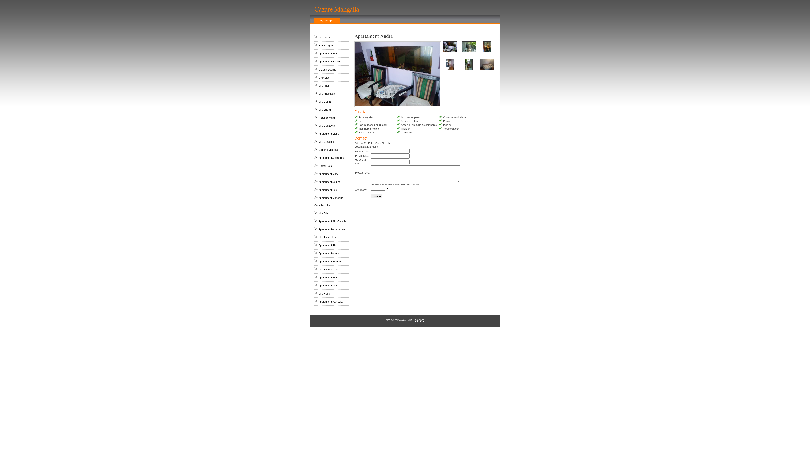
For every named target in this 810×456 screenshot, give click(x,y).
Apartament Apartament (332, 229)
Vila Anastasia (327, 93)
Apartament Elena (329, 133)
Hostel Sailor (326, 165)
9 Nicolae (324, 77)
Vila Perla (324, 37)
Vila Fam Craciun (329, 269)
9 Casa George (327, 69)
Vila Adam (324, 85)
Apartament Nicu (328, 285)
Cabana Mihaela (328, 149)
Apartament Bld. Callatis (332, 221)
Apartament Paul (328, 190)
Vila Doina (325, 101)
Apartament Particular (331, 301)
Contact (419, 320)
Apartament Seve (328, 53)
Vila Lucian (325, 109)
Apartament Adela (329, 253)
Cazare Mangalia (336, 9)
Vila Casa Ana (327, 125)
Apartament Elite (328, 245)
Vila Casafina (326, 141)
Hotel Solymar (327, 117)
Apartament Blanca (329, 277)
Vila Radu (324, 293)
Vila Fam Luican (328, 237)
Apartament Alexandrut (332, 157)
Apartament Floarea (330, 61)
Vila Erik (323, 213)
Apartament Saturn (329, 181)
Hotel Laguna (326, 45)
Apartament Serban (330, 261)
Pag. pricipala (327, 20)
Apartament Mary (328, 173)
